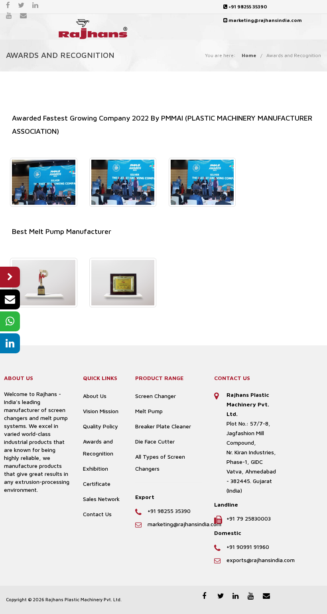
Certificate (96, 483)
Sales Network (101, 498)
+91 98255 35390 (247, 7)
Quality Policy (100, 426)
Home (249, 55)
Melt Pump (149, 411)
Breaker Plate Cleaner (163, 426)
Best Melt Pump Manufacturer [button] (61, 231)
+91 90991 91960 (248, 546)
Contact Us (97, 514)
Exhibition (95, 468)
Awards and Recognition (293, 55)
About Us (94, 395)
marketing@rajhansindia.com (264, 20)
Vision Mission (100, 411)
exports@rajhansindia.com (261, 560)
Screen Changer (155, 395)
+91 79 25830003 (249, 518)
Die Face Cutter (155, 441)
